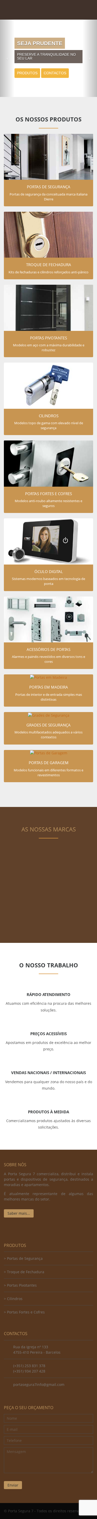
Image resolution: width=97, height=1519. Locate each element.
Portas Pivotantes (22, 1285)
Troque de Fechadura (25, 1271)
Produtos (27, 73)
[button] (7, 58)
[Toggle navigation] (87, 6)
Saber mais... (19, 1213)
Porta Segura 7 (30, 10)
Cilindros (15, 1298)
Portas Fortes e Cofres (26, 1312)
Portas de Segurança (25, 1258)
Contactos (55, 73)
